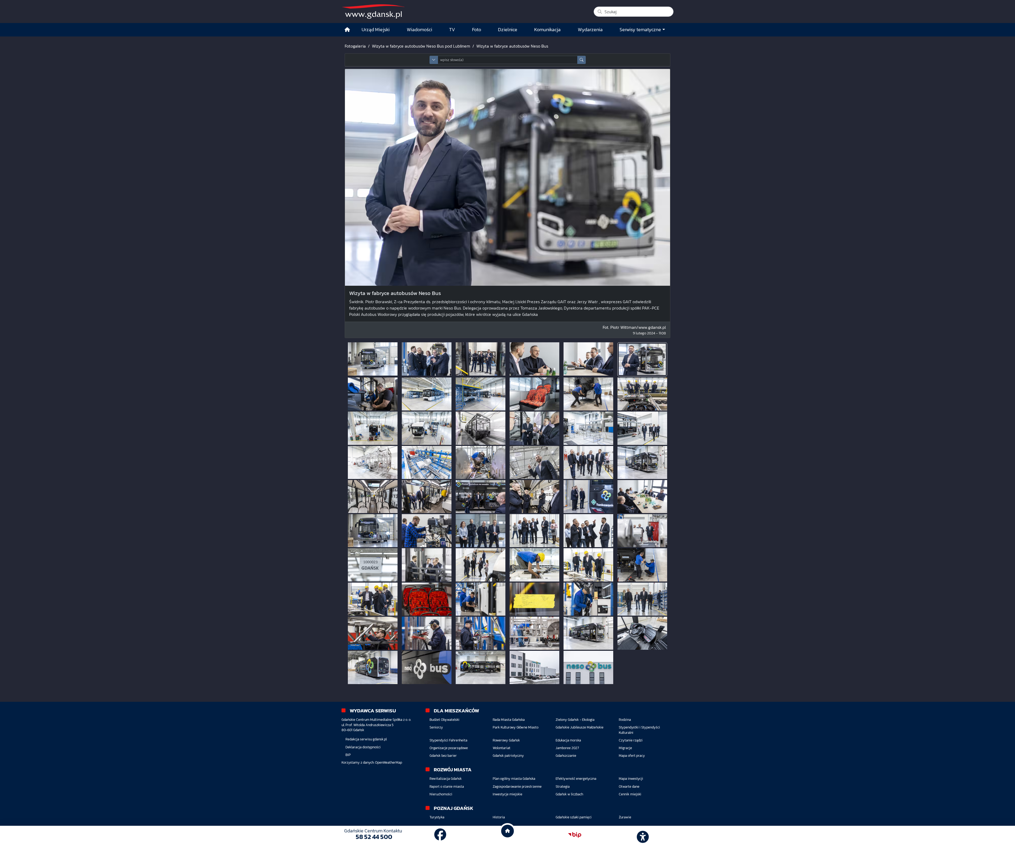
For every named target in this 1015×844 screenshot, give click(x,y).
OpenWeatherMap (388, 762)
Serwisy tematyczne (640, 29)
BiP (348, 754)
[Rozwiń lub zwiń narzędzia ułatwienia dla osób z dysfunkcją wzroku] (642, 835)
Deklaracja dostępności (363, 747)
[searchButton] (581, 60)
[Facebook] (440, 835)
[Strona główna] (347, 29)
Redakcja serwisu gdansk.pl (366, 739)
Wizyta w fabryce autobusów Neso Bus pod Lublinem (421, 46)
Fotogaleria (355, 46)
